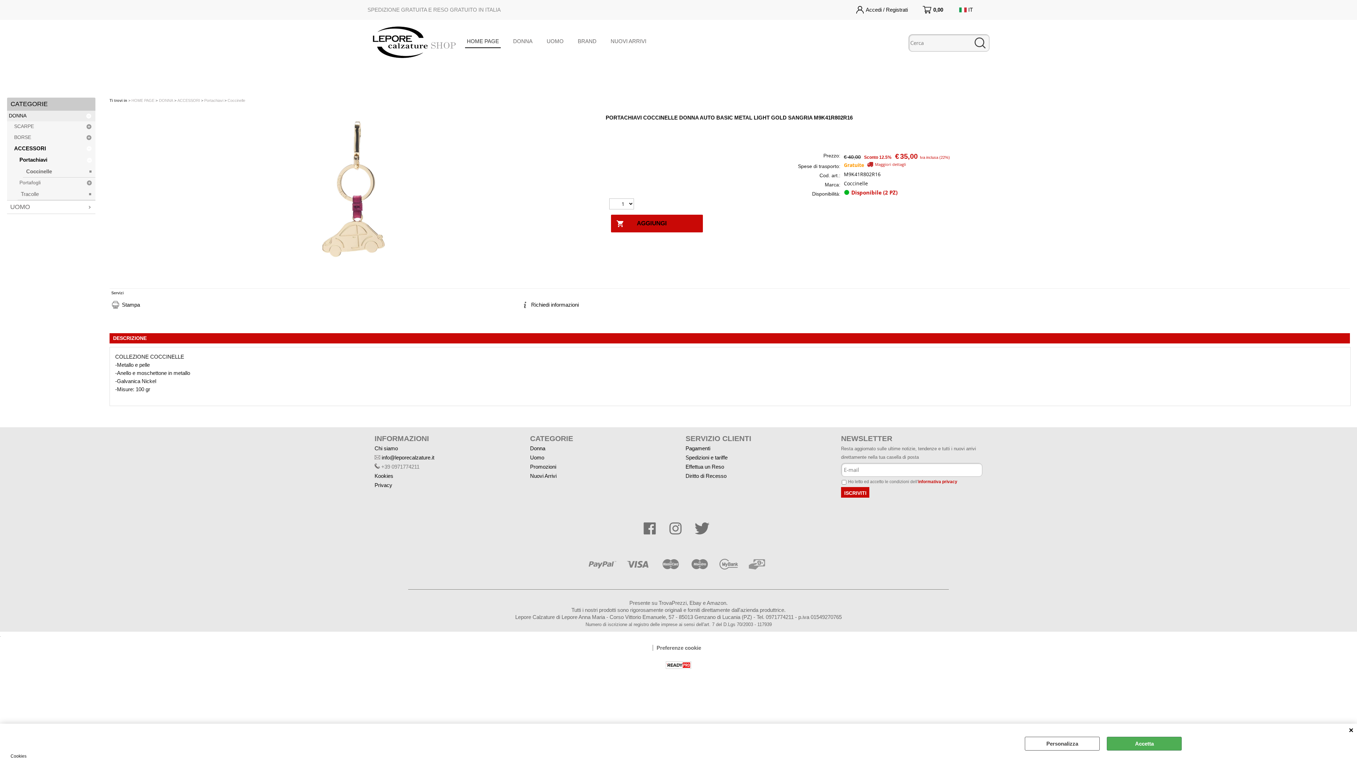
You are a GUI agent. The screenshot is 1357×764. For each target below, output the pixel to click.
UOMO (555, 41)
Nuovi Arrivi (543, 476)
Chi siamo (386, 448)
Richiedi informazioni (555, 305)
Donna (537, 448)
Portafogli (30, 182)
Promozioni (543, 467)
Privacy (383, 485)
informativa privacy (937, 481)
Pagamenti (698, 448)
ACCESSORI (30, 148)
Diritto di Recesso (706, 476)
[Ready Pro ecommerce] (678, 665)
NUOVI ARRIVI (628, 41)
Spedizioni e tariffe (707, 458)
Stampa (131, 305)
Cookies (19, 756)
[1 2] (622, 204)
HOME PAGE (483, 41)
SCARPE (24, 126)
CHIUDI (1351, 730)
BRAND (587, 41)
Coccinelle (39, 171)
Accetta (1144, 744)
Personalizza (1062, 744)
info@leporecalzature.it (408, 458)
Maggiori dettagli (890, 164)
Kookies (384, 476)
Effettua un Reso (705, 467)
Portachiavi (33, 160)
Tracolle (30, 194)
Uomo (537, 458)
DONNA (523, 41)
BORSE (22, 137)
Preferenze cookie (679, 648)
